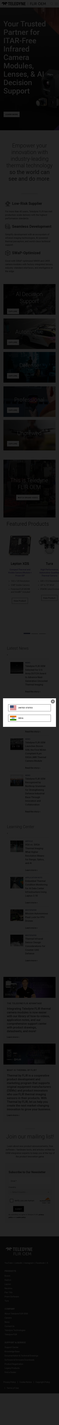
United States (25, 708)
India (20, 718)
